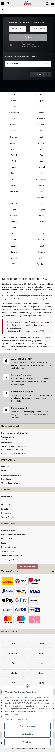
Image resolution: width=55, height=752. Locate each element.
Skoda (14, 673)
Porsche (41, 663)
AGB (3, 501)
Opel (14, 663)
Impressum (9, 719)
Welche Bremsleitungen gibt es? (15, 535)
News (3, 471)
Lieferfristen (6, 479)
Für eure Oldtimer (8, 547)
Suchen (28, 37)
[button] (47, 3)
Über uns (5, 467)
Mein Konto (6, 505)
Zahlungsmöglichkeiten (11, 475)
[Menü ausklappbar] (2, 3)
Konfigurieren (27, 734)
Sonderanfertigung (9, 551)
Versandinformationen (10, 483)
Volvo (41, 683)
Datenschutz (22, 719)
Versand (42, 748)
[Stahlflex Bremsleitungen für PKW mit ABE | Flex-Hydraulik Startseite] (28, 3)
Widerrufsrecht (7, 517)
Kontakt (4, 509)
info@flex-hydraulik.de (16, 453)
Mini (41, 653)
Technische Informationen (12, 555)
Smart (41, 673)
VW (13, 683)
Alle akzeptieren (28, 726)
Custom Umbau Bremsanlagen (14, 539)
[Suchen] (8, 3)
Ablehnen (27, 742)
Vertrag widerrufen (27, 566)
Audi (14, 643)
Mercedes (13, 653)
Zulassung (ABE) (8, 559)
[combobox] (28, 64)
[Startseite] (2, 9)
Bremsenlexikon (8, 531)
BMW (41, 643)
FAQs (3, 543)
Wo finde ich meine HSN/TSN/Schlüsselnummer (29, 45)
